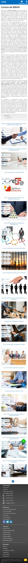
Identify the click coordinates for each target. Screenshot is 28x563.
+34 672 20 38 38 (9, 500)
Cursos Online (6, 515)
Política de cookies (6, 534)
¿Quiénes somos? (6, 528)
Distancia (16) (9, 116)
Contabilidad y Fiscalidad (8, 550)
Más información (7, 562)
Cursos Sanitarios (6, 519)
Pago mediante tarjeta (7, 540)
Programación (6, 556)
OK (25, 559)
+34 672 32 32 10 (9, 498)
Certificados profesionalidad (8, 530)
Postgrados (5, 548)
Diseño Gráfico (6, 554)
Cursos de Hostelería (7, 511)
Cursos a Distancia (6, 517)
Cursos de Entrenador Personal (9, 509)
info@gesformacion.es (10, 503)
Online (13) (9, 118)
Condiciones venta (6, 532)
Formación (22, 3)
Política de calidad (6, 536)
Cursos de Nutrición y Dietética (9, 513)
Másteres (5, 546)
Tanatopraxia (6, 552)
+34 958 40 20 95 (9, 495)
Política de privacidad (7, 538)
